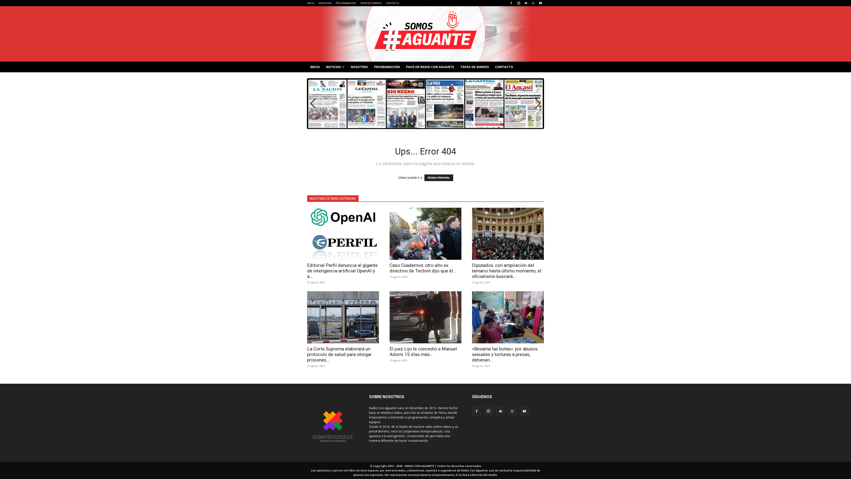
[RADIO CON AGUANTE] (425, 34)
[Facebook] (511, 3)
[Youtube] (540, 3)
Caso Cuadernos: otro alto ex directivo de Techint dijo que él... (423, 268)
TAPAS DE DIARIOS (370, 3)
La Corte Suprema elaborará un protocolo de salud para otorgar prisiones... (339, 354)
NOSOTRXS (325, 3)
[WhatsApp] (533, 3)
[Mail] (526, 3)
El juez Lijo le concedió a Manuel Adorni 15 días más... (423, 351)
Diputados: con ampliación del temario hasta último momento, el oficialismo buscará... (506, 271)
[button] (538, 103)
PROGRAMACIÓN (346, 3)
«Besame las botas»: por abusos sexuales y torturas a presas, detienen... (505, 354)
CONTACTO (392, 3)
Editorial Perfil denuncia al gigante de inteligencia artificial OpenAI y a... (342, 271)
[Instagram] (518, 3)
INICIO (310, 3)
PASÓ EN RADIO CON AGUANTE (430, 67)
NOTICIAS (333, 67)
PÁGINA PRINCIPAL (439, 177)
